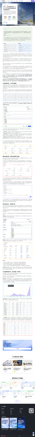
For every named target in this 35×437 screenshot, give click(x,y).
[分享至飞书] (3, 22)
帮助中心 (11, 410)
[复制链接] (6, 22)
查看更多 (24, 416)
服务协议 (20, 410)
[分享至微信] (5, 22)
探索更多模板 (17, 400)
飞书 (1, 410)
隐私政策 (20, 411)
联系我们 (11, 411)
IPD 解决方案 (2, 411)
